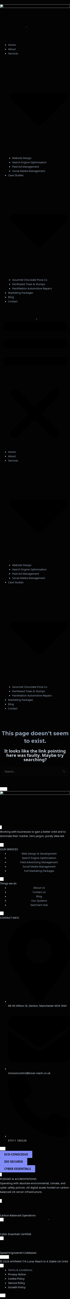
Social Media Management (28, 171)
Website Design (21, 158)
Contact (12, 301)
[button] (35, 378)
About (12, 49)
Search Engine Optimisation (29, 162)
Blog (11, 297)
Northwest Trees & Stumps (28, 284)
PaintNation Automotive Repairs (32, 288)
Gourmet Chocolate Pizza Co (29, 280)
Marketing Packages (20, 292)
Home (12, 45)
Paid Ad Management (25, 166)
